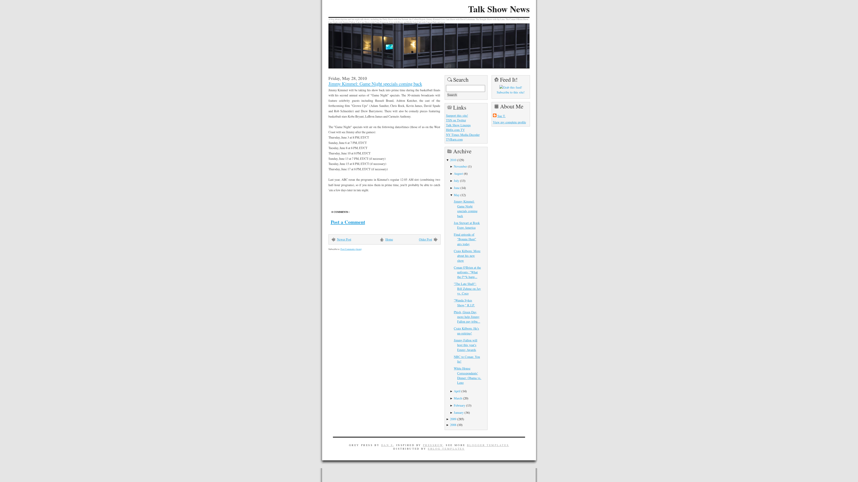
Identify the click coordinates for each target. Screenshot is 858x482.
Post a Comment (348, 222)
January (459, 412)
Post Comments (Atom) (351, 249)
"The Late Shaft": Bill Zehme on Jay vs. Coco (467, 288)
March (458, 398)
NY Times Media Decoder (463, 135)
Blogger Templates (488, 445)
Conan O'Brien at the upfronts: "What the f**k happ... (467, 272)
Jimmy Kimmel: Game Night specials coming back (375, 84)
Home (389, 239)
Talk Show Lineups (458, 125)
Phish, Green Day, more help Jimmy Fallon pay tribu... (467, 317)
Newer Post (344, 239)
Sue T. (501, 116)
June (457, 188)
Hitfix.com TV (455, 130)
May (457, 195)
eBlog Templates (446, 448)
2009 (453, 419)
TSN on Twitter (456, 120)
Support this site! (457, 115)
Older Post (425, 239)
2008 (453, 425)
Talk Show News (499, 8)
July (456, 181)
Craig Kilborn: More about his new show (467, 256)
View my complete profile (509, 122)
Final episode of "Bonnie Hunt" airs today (465, 239)
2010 (453, 160)
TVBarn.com (454, 139)
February (459, 405)
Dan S (387, 445)
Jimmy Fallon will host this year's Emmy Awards (465, 345)
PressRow (433, 445)
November (460, 166)
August (458, 173)
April (457, 391)
